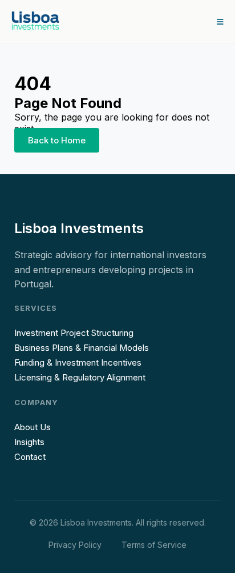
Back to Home (57, 140)
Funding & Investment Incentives (77, 362)
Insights (29, 441)
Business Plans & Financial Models (81, 347)
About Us (32, 427)
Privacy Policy (75, 545)
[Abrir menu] (220, 21)
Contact (30, 456)
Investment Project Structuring (73, 332)
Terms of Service (154, 545)
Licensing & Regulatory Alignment (79, 377)
